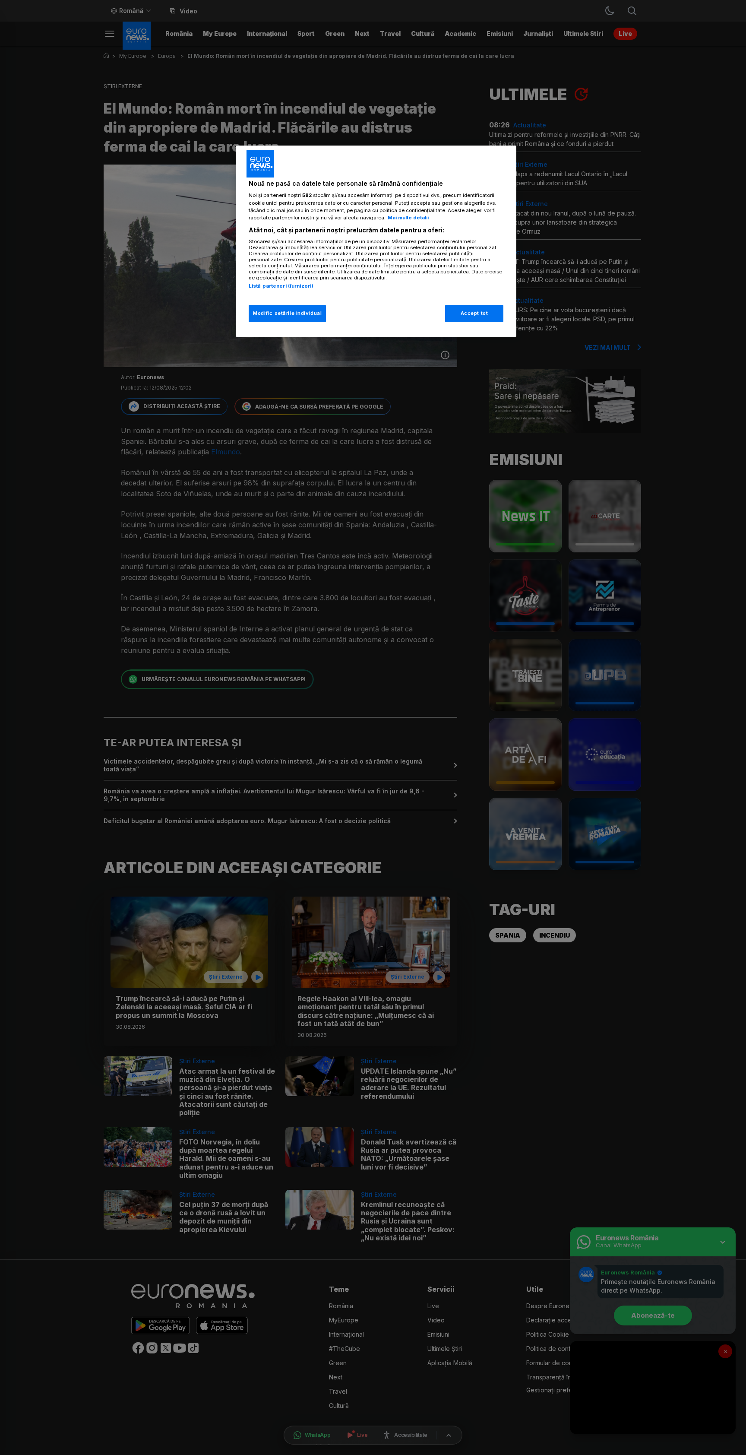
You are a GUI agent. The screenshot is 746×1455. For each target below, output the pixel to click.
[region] (376, 241)
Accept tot (474, 313)
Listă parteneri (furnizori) (281, 286)
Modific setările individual (287, 313)
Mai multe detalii (408, 218)
